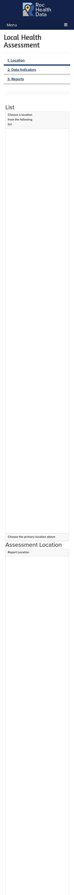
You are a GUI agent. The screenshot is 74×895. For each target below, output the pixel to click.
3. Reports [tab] (15, 79)
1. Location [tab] (16, 60)
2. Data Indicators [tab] (21, 69)
